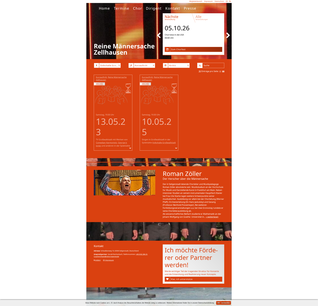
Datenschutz (219, 1)
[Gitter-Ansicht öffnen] (223, 72)
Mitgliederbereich (195, 1)
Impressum (208, 1)
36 (200, 71)
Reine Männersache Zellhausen (111, 78)
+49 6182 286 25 (141, 254)
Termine (121, 8)
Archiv (99, 83)
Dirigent (153, 8)
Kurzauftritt (101, 77)
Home (104, 8)
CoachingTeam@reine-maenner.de (106, 256)
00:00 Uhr (169, 37)
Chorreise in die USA (174, 34)
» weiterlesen (212, 217)
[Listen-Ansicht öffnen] (220, 72)
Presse (190, 8)
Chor (137, 8)
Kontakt (172, 8)
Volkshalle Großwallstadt (164, 142)
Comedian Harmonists (106, 142)
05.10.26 (177, 28)
